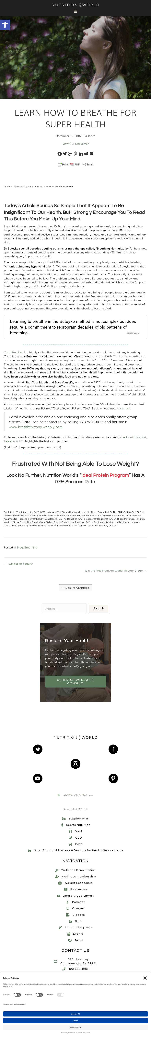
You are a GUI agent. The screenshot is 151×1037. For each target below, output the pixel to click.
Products (75, 809)
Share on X (133, 333)
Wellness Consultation (78, 870)
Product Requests (79, 927)
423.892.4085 (78, 969)
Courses (78, 908)
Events (78, 934)
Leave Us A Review (79, 795)
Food (78, 831)
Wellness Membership (79, 876)
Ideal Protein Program (105, 475)
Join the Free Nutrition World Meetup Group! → (116, 570)
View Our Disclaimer (76, 144)
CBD (78, 837)
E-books (79, 915)
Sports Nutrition (78, 825)
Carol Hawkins (13, 352)
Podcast (78, 902)
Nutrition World (12, 186)
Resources (78, 889)
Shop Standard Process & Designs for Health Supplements (78, 850)
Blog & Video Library (78, 895)
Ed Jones (89, 136)
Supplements (79, 818)
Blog (25, 186)
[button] (5, 25)
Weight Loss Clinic (78, 883)
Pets (78, 844)
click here (123, 408)
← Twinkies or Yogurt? (18, 563)
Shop (79, 921)
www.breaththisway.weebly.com (36, 426)
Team (79, 940)
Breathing (30, 547)
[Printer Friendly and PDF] (75, 164)
